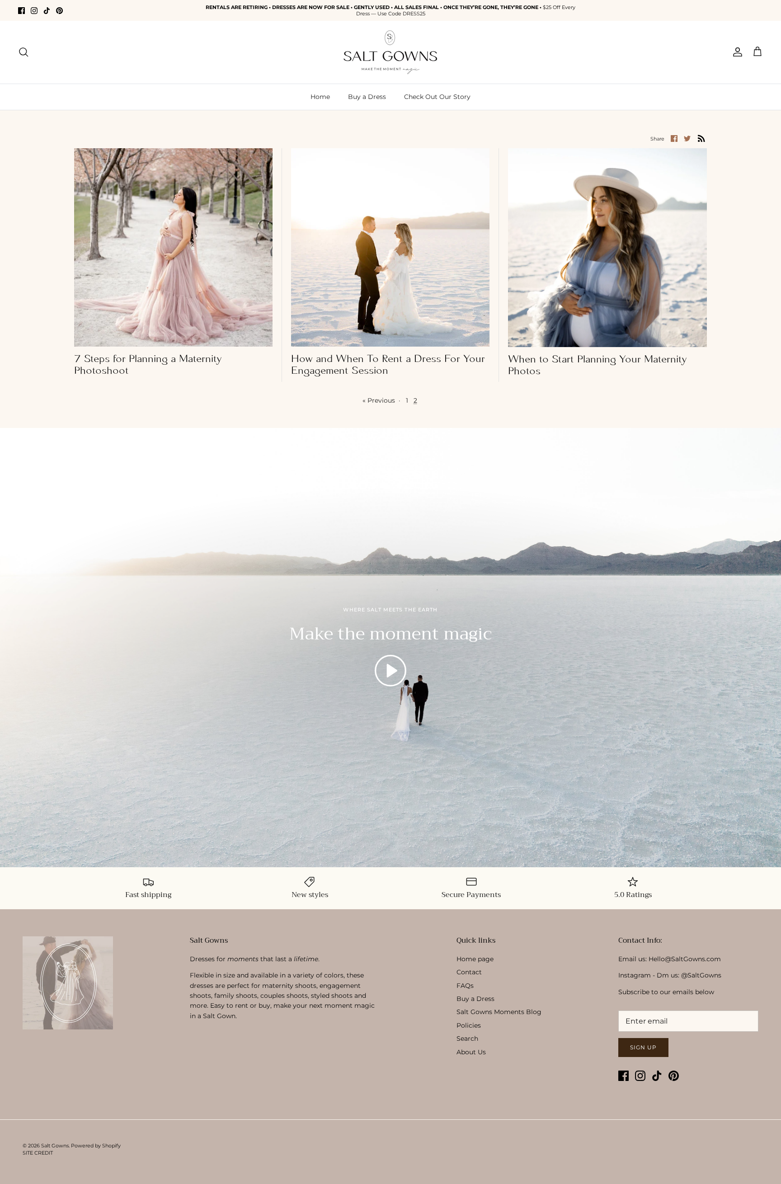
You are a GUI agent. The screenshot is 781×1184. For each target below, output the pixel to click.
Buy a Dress (367, 97)
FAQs (465, 986)
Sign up (643, 1047)
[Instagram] (34, 10)
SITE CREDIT (38, 1153)
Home (320, 97)
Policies (468, 1025)
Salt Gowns (55, 1145)
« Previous (378, 400)
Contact (469, 972)
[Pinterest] (59, 10)
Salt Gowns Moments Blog (498, 1012)
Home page (475, 959)
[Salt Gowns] (390, 52)
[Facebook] (21, 10)
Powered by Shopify (96, 1145)
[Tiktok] (46, 10)
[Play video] (390, 671)
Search (467, 1038)
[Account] (736, 52)
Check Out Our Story (437, 97)
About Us (471, 1052)
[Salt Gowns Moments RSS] (701, 138)
